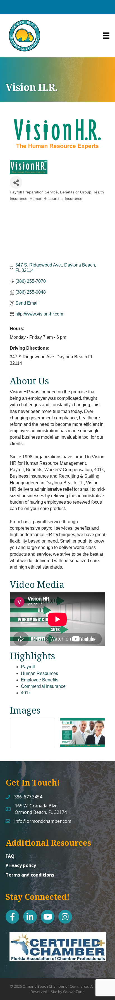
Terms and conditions (30, 875)
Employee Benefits (39, 679)
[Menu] (106, 36)
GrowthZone (74, 991)
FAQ (10, 856)
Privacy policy (21, 865)
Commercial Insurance (43, 686)
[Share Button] (16, 182)
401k (26, 692)
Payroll (28, 666)
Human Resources (39, 673)
